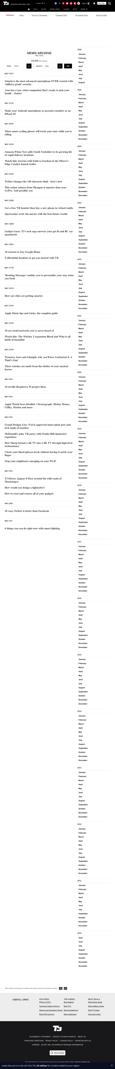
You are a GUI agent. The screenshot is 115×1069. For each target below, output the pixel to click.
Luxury (66, 9)
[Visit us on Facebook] (55, 3)
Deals (22, 15)
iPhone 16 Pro (45, 1002)
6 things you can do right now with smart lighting (32, 528)
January (82, 54)
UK (61, 988)
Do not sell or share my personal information (62, 1045)
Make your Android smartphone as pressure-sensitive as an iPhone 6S (38, 112)
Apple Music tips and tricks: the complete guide (31, 313)
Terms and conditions (34, 1041)
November (83, 135)
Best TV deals (94, 1010)
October (82, 131)
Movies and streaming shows (50, 1010)
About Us (82, 1037)
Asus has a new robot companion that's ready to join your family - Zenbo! (37, 91)
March (81, 62)
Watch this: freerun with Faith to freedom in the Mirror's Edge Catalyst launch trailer (37, 162)
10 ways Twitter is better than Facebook (27, 511)
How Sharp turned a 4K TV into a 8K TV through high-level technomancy (38, 444)
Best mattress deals (96, 1006)
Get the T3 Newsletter (39, 15)
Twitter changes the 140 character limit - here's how (33, 181)
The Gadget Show (81, 15)
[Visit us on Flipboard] (74, 3)
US (65, 988)
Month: (39, 66)
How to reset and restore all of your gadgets (29, 493)
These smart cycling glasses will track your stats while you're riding (38, 132)
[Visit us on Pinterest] (63, 3)
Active (43, 9)
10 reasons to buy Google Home (22, 252)
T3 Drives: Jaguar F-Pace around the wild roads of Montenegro (33, 479)
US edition (42, 1065)
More (83, 9)
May (80, 70)
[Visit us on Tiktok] (78, 3)
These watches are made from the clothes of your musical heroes (36, 367)
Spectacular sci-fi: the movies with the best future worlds (36, 214)
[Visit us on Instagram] (71, 3)
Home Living (55, 9)
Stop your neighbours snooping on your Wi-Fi (30, 461)
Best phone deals (95, 1002)
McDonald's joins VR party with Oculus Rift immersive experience (36, 435)
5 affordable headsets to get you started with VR (32, 258)
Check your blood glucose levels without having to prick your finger (39, 453)
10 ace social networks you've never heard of (29, 330)
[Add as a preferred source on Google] (57, 1052)
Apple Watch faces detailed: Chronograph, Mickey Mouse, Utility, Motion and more (37, 405)
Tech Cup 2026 (101, 15)
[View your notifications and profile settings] (94, 3)
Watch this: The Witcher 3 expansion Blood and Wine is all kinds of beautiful (37, 338)
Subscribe (101, 3)
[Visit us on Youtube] (67, 3)
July (80, 78)
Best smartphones (71, 1010)
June (81, 74)
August (82, 82)
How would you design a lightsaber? (25, 487)
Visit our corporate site (82, 1062)
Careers (35, 1045)
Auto (75, 9)
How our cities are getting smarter (24, 296)
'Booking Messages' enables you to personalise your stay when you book (39, 276)
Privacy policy (51, 1041)
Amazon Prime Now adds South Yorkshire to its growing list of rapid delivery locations (38, 153)
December (83, 139)
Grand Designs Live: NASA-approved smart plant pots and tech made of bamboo (38, 426)
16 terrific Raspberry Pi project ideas (25, 387)
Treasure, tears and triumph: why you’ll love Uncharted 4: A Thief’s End (38, 358)
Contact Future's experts (64, 1037)
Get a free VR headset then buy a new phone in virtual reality (39, 208)
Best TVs (67, 1006)
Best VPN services (46, 1014)
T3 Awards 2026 (61, 15)
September (83, 127)
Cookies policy (66, 1041)
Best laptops (69, 1002)
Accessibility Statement (40, 1037)
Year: (9, 66)
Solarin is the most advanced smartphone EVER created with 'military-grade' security (39, 82)
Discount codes (94, 1014)
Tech (35, 9)
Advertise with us (83, 1041)
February (82, 58)
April (81, 66)
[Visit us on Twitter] (59, 3)
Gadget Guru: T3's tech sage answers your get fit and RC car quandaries (39, 232)
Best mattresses (70, 1014)
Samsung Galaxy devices (49, 1006)
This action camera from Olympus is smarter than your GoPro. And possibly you (35, 188)
